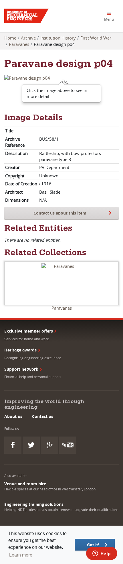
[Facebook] (12, 445)
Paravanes (19, 44)
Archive (28, 38)
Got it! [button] (93, 544)
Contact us (42, 416)
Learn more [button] (20, 555)
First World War (95, 38)
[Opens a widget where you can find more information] (101, 554)
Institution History (58, 38)
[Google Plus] (49, 445)
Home (10, 38)
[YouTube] (67, 445)
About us (13, 416)
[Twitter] (31, 445)
